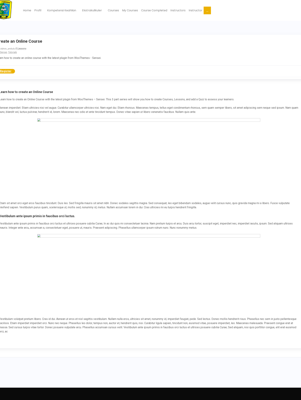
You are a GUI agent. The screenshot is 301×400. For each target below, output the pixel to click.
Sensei (3, 52)
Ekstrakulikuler (92, 10)
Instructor (195, 10)
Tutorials (12, 52)
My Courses (130, 10)
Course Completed (154, 10)
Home (27, 10)
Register (5, 71)
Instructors (178, 10)
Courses (113, 10)
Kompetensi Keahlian (62, 10)
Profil (38, 10)
